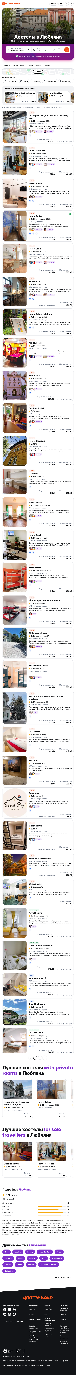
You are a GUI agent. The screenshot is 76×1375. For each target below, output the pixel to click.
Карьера (63, 1319)
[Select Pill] (67, 4)
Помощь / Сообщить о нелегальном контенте (33, 1338)
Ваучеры (65, 1360)
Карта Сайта (23, 1365)
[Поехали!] (66, 49)
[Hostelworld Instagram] (14, 1309)
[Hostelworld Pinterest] (9, 1314)
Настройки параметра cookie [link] (39, 1365)
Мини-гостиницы (35, 1319)
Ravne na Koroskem (48, 1265)
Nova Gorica (57, 1258)
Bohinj (30, 1252)
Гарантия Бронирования (50, 1319)
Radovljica (9, 1271)
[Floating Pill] (30, 1058)
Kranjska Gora (45, 1252)
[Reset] (28, 49)
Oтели (31, 1314)
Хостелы (32, 1309)
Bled (6, 1252)
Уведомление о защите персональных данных (19, 1360)
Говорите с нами (35, 1332)
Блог (46, 1314)
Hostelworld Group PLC (64, 1309)
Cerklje (8, 1265)
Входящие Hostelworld (64, 1342)
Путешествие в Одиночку (50, 1330)
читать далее (58, 107)
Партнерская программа (64, 1337)
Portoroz (8, 1258)
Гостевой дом (34, 910)
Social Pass (48, 1309)
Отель (31, 975)
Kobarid (32, 1258)
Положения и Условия (45, 1360)
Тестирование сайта (10, 1365)
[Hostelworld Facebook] (4, 1309)
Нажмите (63, 1314)
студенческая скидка (49, 1335)
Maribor (18, 1252)
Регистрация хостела (64, 1332)
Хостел (32, 112)
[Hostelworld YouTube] (4, 1314)
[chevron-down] (21, 1197)
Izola (44, 1258)
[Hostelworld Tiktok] (14, 1314)
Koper (20, 1258)
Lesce (19, 1265)
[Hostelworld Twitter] (9, 1309)
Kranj (59, 1252)
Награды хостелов (48, 1324)
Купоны (57, 1360)
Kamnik (31, 1265)
